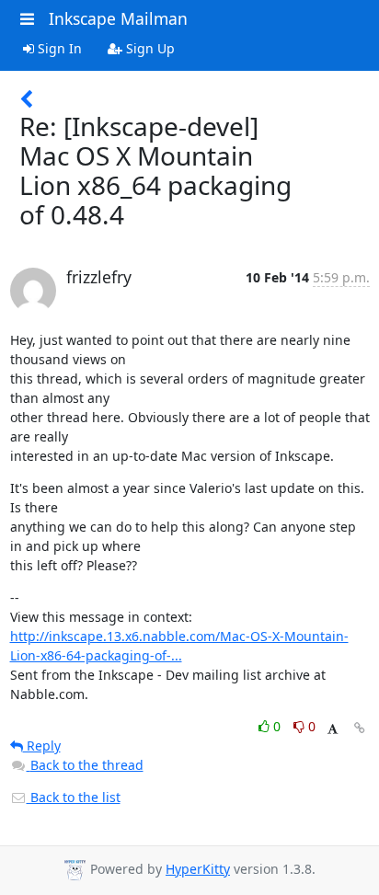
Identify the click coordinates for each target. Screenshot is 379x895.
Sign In (58, 48)
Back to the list (74, 797)
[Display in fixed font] (332, 729)
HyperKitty (198, 869)
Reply (42, 745)
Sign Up (148, 48)
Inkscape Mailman (118, 18)
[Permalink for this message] (360, 728)
